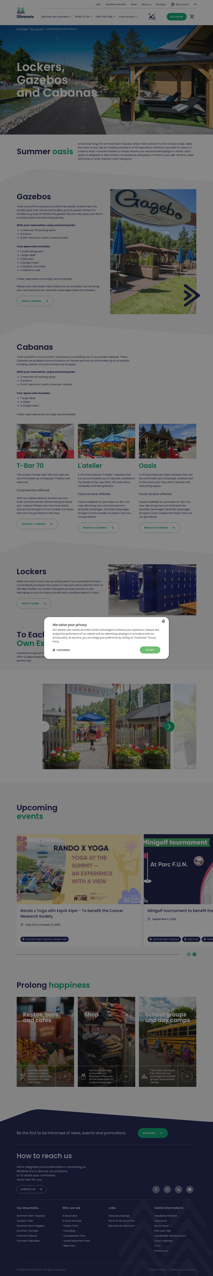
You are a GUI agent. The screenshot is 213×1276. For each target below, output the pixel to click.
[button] (61, 650)
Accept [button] (150, 649)
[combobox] (163, 621)
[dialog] (106, 638)
